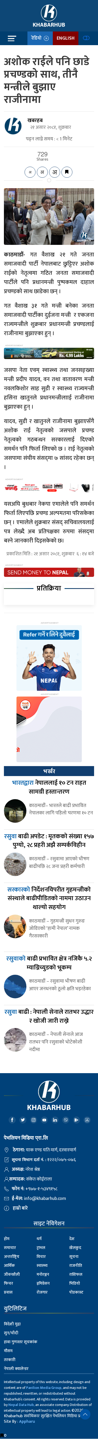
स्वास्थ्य (42, 1265)
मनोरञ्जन (43, 1274)
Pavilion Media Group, (44, 1388)
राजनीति (75, 1265)
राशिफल (75, 1274)
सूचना (73, 1256)
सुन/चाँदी (11, 1333)
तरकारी (9, 1359)
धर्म (39, 1238)
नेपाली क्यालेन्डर (16, 1368)
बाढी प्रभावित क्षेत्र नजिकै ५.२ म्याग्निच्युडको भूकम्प (49, 963)
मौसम (8, 1350)
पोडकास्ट (76, 1292)
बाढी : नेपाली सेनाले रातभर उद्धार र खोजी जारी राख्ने (49, 1016)
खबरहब (35, 120)
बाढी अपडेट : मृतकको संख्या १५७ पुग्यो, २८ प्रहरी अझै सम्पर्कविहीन (49, 841)
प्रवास (8, 1292)
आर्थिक (9, 1265)
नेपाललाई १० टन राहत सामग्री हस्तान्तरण (49, 787)
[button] (85, 1414)
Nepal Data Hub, (21, 1405)
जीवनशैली (12, 1274)
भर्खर (49, 771)
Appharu (27, 1421)
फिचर (8, 1283)
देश (71, 1238)
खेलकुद (75, 1247)
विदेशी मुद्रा (12, 1324)
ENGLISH (65, 38)
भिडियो (74, 1283)
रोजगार (42, 1292)
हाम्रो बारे (20, 1208)
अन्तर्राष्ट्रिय (11, 1256)
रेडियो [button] (37, 38)
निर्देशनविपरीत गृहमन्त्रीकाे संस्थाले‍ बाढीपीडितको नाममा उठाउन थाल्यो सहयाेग (49, 898)
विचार (41, 1256)
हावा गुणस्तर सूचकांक (20, 1342)
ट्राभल (41, 1247)
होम (6, 1238)
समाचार (10, 1247)
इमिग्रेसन (43, 1283)
